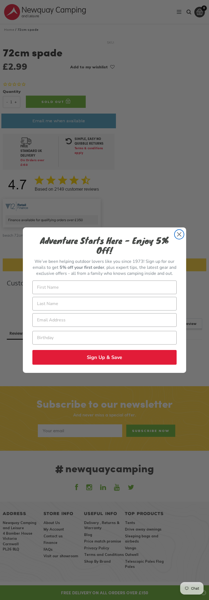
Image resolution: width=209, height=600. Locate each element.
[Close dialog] (179, 234)
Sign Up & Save (104, 357)
